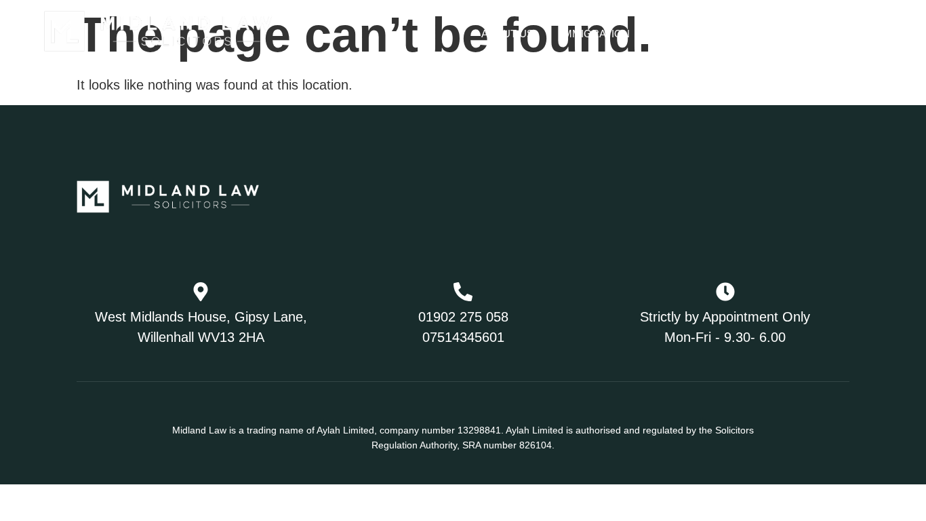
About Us (507, 33)
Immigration (595, 33)
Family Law (703, 33)
